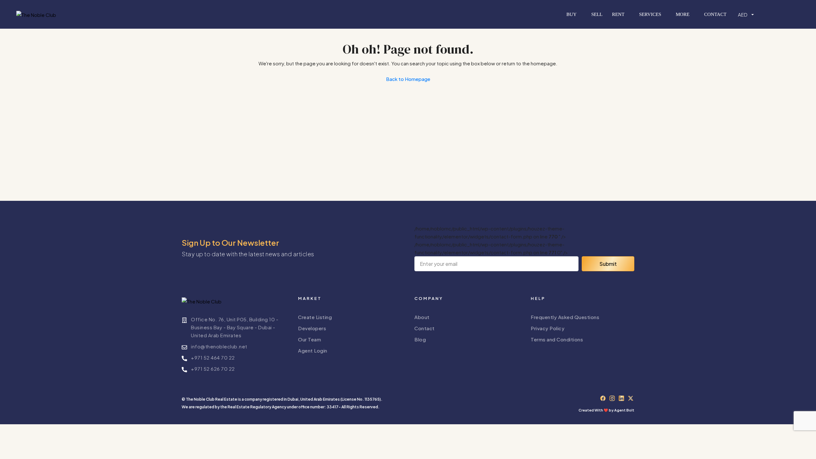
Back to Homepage (408, 79)
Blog (420, 339)
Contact (715, 14)
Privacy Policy (548, 328)
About (422, 317)
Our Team (309, 339)
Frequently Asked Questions (565, 317)
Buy (571, 14)
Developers (312, 328)
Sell (596, 14)
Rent (618, 14)
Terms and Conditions (557, 339)
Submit (608, 263)
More (682, 14)
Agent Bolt (624, 410)
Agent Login (312, 350)
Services (650, 14)
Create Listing (315, 317)
